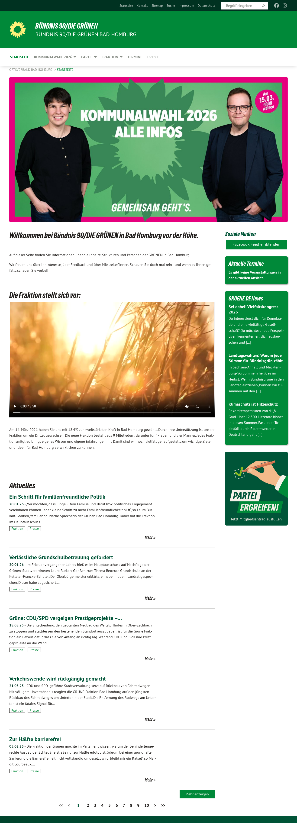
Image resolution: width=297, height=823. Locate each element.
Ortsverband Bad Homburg (31, 70)
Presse (34, 528)
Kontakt (142, 5)
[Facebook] (276, 5)
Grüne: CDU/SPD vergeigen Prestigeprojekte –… (65, 618)
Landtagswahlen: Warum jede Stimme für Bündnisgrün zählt (256, 358)
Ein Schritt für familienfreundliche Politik (57, 496)
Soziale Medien (240, 234)
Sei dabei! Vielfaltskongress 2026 (253, 309)
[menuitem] (126, 5)
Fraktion (17, 528)
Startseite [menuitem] (19, 57)
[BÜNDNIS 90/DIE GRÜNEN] (17, 29)
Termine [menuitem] (134, 57)
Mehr (149, 537)
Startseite (126, 5)
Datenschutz (206, 5)
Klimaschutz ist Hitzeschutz (253, 404)
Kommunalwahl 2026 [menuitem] (53, 57)
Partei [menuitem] (87, 57)
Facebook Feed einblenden (256, 244)
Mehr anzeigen (197, 794)
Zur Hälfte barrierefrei (35, 739)
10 (146, 805)
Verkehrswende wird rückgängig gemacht (57, 678)
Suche (171, 5)
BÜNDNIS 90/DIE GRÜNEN (66, 26)
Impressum (186, 5)
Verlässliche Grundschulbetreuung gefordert (61, 557)
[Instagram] (285, 5)
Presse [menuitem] (153, 57)
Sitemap (157, 5)
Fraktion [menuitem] (110, 57)
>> (163, 805)
